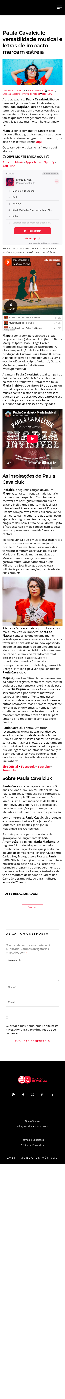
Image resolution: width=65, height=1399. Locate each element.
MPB (50, 93)
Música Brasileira (11, 93)
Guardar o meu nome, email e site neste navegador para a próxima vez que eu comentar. (32, 1029)
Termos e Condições (32, 1139)
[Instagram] (32, 1094)
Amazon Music (12, 162)
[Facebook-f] (23, 1094)
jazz (44, 93)
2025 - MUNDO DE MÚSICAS (32, 1157)
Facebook (28, 767)
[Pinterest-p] (41, 1094)
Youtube (44, 767)
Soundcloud (10, 770)
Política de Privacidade (32, 1145)
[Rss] (13, 1094)
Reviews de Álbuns (30, 93)
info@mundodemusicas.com (32, 1126)
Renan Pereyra (35, 90)
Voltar (32, 907)
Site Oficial (10, 767)
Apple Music (33, 162)
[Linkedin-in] (51, 1094)
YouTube (8, 166)
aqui (39, 142)
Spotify (49, 162)
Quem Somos (32, 1121)
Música (51, 90)
